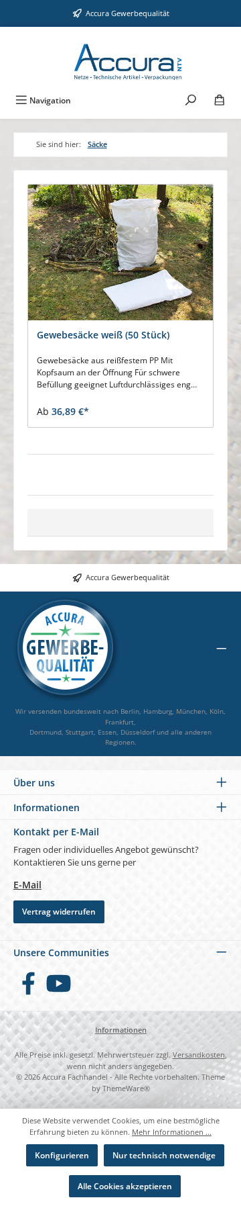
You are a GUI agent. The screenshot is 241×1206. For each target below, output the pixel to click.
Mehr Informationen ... (172, 1132)
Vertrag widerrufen (59, 911)
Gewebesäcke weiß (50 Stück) (103, 335)
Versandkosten (199, 1055)
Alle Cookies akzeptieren (125, 1186)
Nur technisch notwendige (164, 1155)
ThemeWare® (126, 1088)
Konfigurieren (62, 1155)
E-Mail (27, 884)
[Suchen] (191, 99)
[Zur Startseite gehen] (120, 57)
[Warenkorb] (219, 99)
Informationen (121, 1030)
